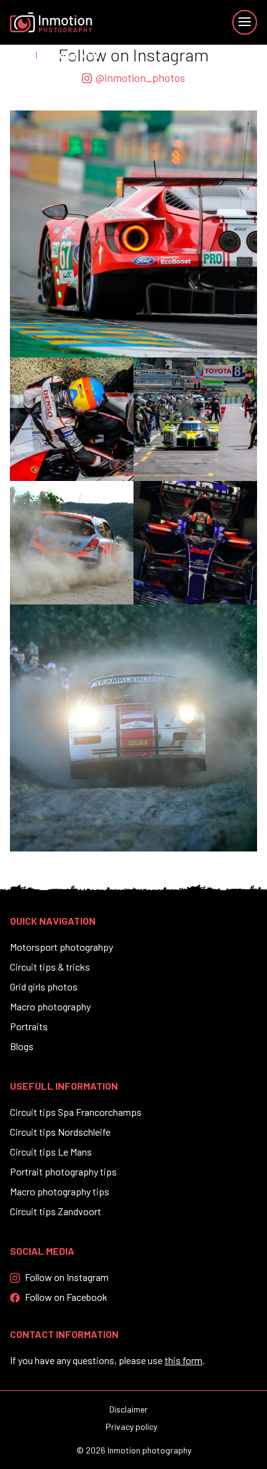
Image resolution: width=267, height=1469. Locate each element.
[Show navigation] (244, 22)
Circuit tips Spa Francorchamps (76, 1112)
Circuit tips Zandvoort (55, 1211)
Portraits (29, 1026)
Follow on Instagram (67, 1277)
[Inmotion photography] (51, 22)
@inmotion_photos (140, 77)
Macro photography (50, 1006)
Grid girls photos (44, 986)
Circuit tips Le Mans (51, 1151)
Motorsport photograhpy (61, 947)
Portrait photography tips (63, 1171)
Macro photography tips (59, 1191)
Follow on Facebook (66, 1297)
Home (21, 55)
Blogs (22, 1046)
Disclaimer (128, 1409)
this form (183, 1360)
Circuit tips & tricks (50, 967)
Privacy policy (131, 1426)
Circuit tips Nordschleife (60, 1132)
